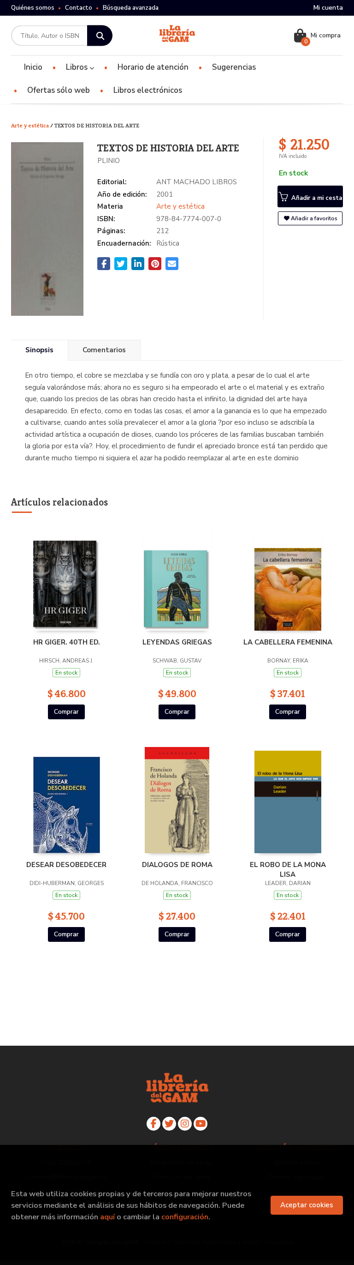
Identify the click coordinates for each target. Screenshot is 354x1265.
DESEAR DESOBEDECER (66, 864)
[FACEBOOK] (153, 1124)
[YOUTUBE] (200, 1124)
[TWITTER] (169, 1124)
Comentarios (104, 350)
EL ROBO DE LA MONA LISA (288, 869)
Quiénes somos (32, 8)
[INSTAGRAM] (185, 1124)
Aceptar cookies (306, 1205)
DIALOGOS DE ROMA (177, 864)
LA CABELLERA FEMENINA (287, 642)
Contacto (78, 8)
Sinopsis (39, 350)
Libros (77, 67)
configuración (184, 1216)
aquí (107, 1216)
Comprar (66, 711)
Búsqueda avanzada (131, 8)
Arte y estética (30, 125)
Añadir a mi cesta (315, 198)
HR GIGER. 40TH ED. (66, 642)
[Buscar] (99, 35)
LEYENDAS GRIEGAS (177, 642)
